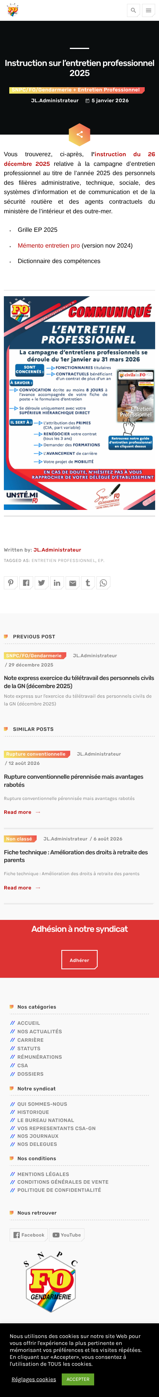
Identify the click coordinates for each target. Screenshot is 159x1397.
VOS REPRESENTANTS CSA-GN (56, 1129)
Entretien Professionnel (63, 561)
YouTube (70, 1235)
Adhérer (79, 960)
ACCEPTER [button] (78, 1379)
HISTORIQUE (33, 1112)
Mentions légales (43, 1175)
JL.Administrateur (57, 550)
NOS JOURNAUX (38, 1136)
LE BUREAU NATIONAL (45, 1121)
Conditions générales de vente (63, 1182)
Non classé (19, 839)
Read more (22, 812)
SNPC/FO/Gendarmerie (42, 90)
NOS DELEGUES (37, 1144)
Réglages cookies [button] (34, 1379)
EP (101, 561)
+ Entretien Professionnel (106, 90)
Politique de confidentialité (59, 1190)
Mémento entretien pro (49, 246)
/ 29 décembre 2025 (29, 665)
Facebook (32, 1235)
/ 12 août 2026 (22, 763)
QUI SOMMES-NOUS (42, 1104)
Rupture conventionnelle (36, 754)
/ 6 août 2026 (106, 839)
